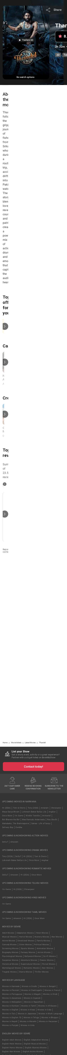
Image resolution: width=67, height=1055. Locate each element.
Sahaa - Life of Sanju (40, 823)
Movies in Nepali (10, 1021)
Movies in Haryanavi (48, 1021)
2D (57, 54)
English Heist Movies (12, 1044)
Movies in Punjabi (10, 1025)
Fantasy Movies (28, 952)
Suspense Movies (10, 960)
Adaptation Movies (25, 933)
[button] (26, 40)
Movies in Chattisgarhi (31, 990)
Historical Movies (10, 964)
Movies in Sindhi (29, 986)
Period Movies (48, 964)
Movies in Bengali (47, 986)
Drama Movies (25, 972)
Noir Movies (47, 968)
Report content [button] (6, 550)
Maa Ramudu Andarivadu (33, 819)
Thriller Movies (42, 972)
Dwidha (19, 827)
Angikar (52, 812)
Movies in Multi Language (50, 1014)
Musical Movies (9, 937)
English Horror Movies (12, 1048)
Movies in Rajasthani (33, 1002)
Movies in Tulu (9, 1014)
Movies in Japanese (27, 1014)
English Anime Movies (33, 1051)
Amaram (45, 808)
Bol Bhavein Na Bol (11, 819)
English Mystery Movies (36, 1048)
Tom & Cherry (19, 808)
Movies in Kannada (10, 986)
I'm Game (19, 816)
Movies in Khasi (28, 1010)
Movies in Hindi (50, 994)
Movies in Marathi (28, 1021)
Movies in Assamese (11, 998)
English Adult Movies (11, 1040)
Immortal (46, 816)
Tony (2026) (33, 808)
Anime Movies (8, 941)
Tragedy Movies (9, 972)
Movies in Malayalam (12, 1002)
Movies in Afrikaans (47, 1006)
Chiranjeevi (56, 808)
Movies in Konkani (10, 1006)
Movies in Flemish (10, 990)
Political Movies (41, 944)
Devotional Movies (26, 941)
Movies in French (52, 990)
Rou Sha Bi (52, 819)
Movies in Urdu (27, 1025)
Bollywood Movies (32, 956)
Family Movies (43, 941)
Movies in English (10, 1010)
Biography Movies (10, 952)
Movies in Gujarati (32, 998)
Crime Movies (25, 944)
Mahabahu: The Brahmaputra (15, 823)
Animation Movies (45, 948)
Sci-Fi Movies (49, 956)
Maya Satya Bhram (10, 812)
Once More (7, 816)
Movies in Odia (44, 1010)
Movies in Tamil (28, 1006)
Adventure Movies (29, 960)
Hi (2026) (6, 808)
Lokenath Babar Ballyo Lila (34, 812)
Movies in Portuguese (12, 994)
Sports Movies (27, 948)
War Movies (56, 937)
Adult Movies (8, 933)
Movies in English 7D (11, 1017)
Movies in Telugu (31, 1017)
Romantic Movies (32, 968)
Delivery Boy (7, 827)
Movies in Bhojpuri (50, 1017)
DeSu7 (5, 842)
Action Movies (44, 952)
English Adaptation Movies (36, 1040)
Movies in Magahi (32, 994)
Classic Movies (46, 960)
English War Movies (11, 1051)
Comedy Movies (9, 944)
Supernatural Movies (30, 964)
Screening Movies (10, 948)
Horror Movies (25, 937)
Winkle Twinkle (33, 816)
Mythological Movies (11, 968)
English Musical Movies (35, 1044)
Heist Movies (42, 933)
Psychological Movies (12, 956)
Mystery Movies (41, 937)
